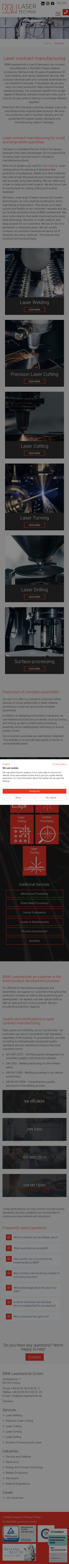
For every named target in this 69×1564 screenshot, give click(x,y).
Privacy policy (59, 764)
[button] (6, 764)
